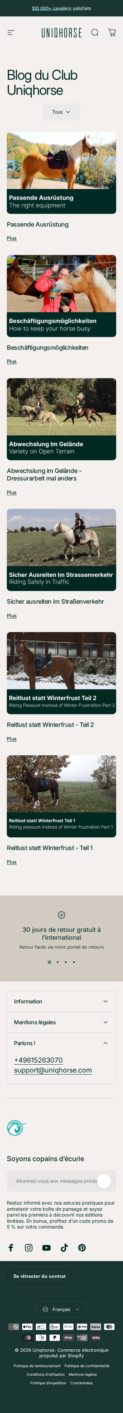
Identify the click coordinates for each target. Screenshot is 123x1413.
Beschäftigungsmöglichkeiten (47, 347)
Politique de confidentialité (87, 1366)
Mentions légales (83, 1374)
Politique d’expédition (48, 1383)
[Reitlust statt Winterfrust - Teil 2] (61, 673)
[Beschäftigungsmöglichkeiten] (61, 296)
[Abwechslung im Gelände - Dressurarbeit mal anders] (61, 419)
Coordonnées (81, 1383)
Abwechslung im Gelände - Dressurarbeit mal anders (44, 474)
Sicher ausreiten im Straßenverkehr (55, 601)
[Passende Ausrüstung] (61, 173)
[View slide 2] (57, 962)
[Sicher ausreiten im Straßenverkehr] (61, 550)
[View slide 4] (74, 962)
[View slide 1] (49, 962)
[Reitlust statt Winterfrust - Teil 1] (61, 796)
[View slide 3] (66, 962)
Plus (12, 238)
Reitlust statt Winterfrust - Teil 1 (49, 847)
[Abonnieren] (104, 1181)
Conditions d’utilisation (46, 1374)
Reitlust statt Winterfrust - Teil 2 (50, 724)
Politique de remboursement (37, 1366)
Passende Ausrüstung (37, 224)
